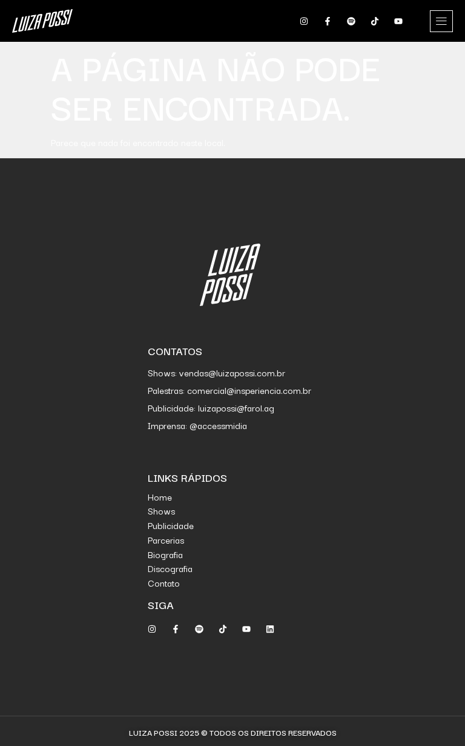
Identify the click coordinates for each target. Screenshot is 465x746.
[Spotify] (351, 21)
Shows (161, 511)
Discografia (170, 568)
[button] (441, 21)
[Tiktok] (375, 21)
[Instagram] (304, 21)
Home (160, 497)
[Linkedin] (270, 629)
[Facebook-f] (327, 21)
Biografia (165, 554)
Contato (164, 583)
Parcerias (166, 540)
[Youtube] (398, 21)
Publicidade (171, 525)
